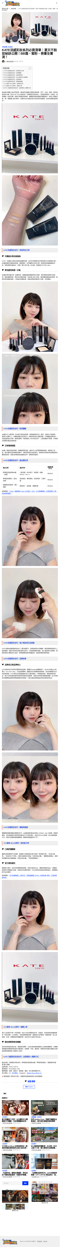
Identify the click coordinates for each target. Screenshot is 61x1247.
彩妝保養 (13, 8)
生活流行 (10, 47)
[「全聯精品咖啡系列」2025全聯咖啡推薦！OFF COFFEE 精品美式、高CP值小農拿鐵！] (44, 1161)
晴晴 (5, 1093)
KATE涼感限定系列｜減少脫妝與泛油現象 (16, 77)
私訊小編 (45, 1241)
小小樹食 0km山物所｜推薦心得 (13, 85)
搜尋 (25, 1183)
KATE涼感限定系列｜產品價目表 (13, 75)
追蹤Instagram (29, 1086)
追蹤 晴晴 (31, 1081)
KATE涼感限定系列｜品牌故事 (12, 79)
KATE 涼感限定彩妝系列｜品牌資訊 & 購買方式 (17, 88)
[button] (3, 3)
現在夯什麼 (5, 8)
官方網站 (15, 1073)
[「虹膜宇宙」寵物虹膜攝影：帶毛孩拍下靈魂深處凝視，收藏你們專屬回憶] (15, 1161)
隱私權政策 (39, 1241)
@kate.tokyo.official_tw (34, 1073)
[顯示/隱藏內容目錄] (29, 68)
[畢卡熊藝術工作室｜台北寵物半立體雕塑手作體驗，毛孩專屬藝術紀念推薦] (15, 1107)
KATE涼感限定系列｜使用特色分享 (14, 70)
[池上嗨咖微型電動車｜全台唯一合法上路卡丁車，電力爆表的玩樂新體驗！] (44, 1134)
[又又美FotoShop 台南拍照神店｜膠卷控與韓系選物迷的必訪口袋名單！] (15, 1134)
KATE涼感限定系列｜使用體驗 (12, 73)
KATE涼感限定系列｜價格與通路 (13, 81)
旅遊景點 (33, 1117)
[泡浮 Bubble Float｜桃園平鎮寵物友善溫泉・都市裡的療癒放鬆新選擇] (44, 1107)
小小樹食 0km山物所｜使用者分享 (13, 83)
